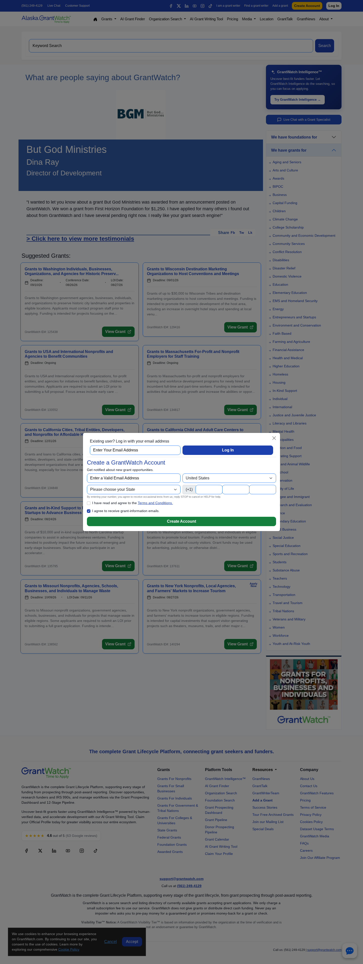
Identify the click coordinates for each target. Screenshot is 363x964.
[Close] (274, 438)
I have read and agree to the (132, 503)
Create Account (181, 521)
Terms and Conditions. (155, 503)
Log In (228, 450)
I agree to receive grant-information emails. (126, 511)
